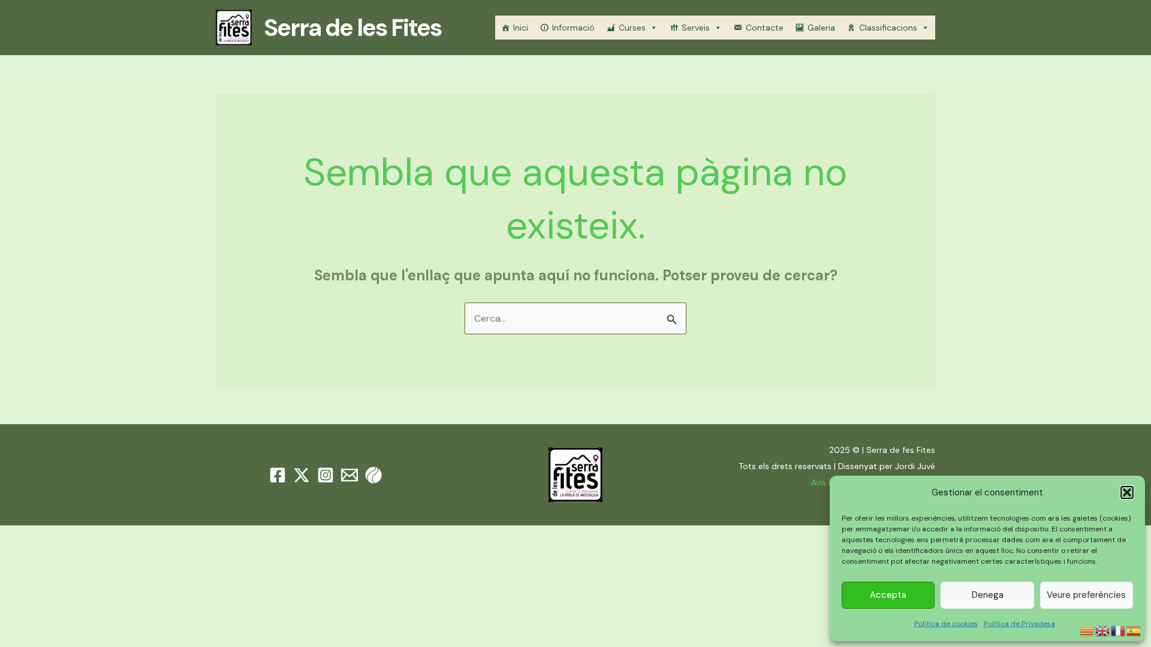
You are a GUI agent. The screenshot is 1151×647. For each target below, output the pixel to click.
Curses (632, 27)
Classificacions (888, 27)
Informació (573, 27)
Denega (988, 595)
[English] (1103, 630)
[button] (1127, 492)
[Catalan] (1087, 630)
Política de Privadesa (1019, 623)
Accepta (888, 595)
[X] (301, 475)
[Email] (349, 475)
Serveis (696, 27)
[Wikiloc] (373, 475)
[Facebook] (277, 475)
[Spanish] (1134, 630)
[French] (1118, 630)
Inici (520, 27)
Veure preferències (1086, 595)
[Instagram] (325, 475)
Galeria (821, 27)
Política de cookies (946, 623)
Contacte (765, 27)
